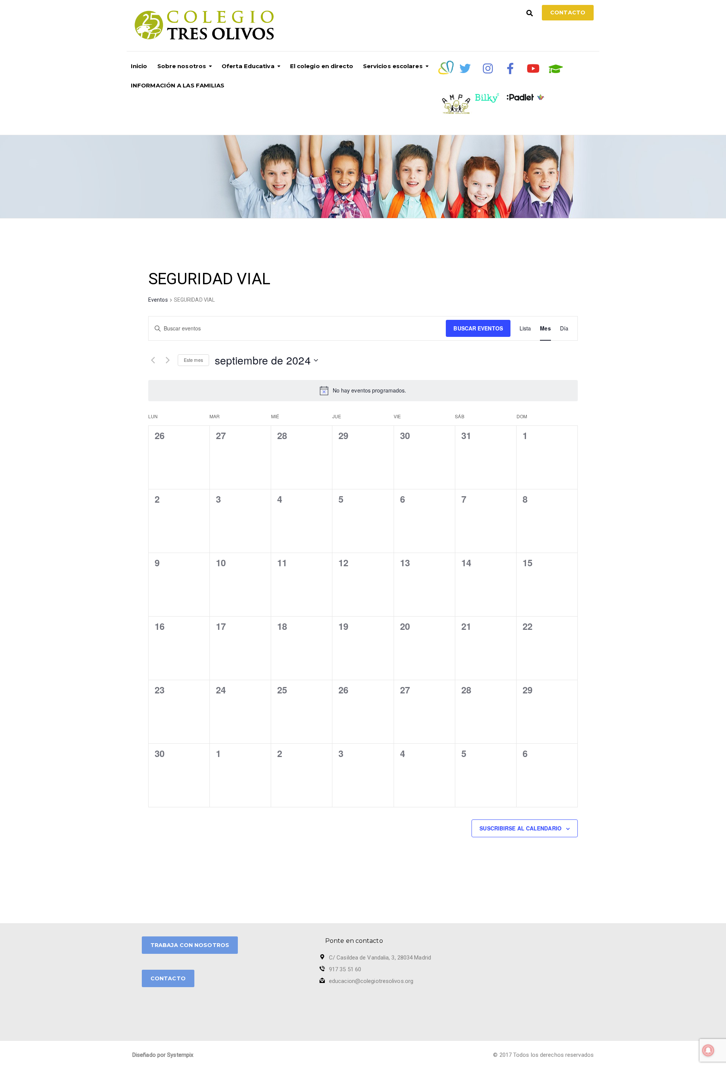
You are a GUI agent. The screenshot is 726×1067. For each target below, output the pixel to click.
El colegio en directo (321, 66)
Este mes (193, 360)
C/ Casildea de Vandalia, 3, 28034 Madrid (380, 957)
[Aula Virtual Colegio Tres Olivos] (555, 68)
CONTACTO (168, 978)
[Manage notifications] (708, 1050)
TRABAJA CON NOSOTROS (189, 945)
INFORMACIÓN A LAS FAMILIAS (178, 85)
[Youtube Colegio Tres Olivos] (533, 68)
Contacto (567, 12)
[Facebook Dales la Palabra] (510, 68)
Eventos (158, 300)
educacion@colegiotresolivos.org (371, 981)
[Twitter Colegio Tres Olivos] (465, 68)
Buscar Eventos (478, 328)
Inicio (139, 66)
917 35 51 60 (345, 969)
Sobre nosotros (181, 66)
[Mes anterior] (152, 360)
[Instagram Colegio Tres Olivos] (487, 68)
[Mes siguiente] (167, 360)
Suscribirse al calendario (520, 828)
